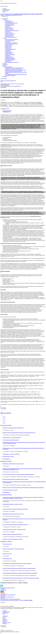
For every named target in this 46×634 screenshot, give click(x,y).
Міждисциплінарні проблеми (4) (12, 62)
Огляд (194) (7, 31)
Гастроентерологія (17, 86)
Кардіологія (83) (8, 44)
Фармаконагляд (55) (9, 36)
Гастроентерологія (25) (10, 40)
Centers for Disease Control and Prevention (13, 71)
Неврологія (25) (8, 45)
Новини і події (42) (9, 29)
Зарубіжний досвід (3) (9, 24)
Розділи (5, 19)
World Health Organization (10, 75)
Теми (5, 38)
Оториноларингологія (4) (10, 49)
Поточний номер (6, 9)
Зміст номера (3, 87)
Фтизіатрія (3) (8, 61)
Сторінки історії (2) (9, 34)
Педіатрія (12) (8, 50)
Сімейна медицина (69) (10, 54)
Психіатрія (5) (8, 51)
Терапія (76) (7, 55)
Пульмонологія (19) (9, 52)
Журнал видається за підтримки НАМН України (21, 14)
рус (2, 3)
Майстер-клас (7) (8, 27)
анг (4, 3)
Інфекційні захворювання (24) (11, 43)
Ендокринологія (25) (9, 60)
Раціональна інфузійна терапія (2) (12, 30)
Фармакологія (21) (9, 56)
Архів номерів (3, 83)
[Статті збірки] (23, 78)
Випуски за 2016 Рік (5, 413)
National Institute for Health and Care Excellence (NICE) (16, 72)
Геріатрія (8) (7, 41)
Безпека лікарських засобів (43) (11, 39)
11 (0, 404)
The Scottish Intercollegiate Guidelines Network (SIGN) (16, 74)
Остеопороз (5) (8, 48)
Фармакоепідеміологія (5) (10, 58)
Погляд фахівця (7, 86)
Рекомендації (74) (8, 32)
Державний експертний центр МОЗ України (14, 67)
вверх (1, 166)
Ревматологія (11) (8, 53)
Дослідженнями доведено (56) (11, 22)
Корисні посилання (8, 66)
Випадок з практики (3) (10, 33)
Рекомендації (5, 10)
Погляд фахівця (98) (9, 21)
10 (0, 401)
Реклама (4, 65)
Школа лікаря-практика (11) (11, 37)
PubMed (7, 73)
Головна (4, 8)
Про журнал (5, 18)
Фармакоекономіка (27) (10, 57)
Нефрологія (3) (8, 47)
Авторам (4, 63)
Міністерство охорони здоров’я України (13, 68)
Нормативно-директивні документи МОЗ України (15, 69)
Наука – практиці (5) (9, 28)
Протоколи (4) (8, 20)
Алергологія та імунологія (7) (11, 42)
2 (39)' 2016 (21, 83)
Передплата (5, 64)
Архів (4, 11)
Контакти (5, 76)
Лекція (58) (7, 26)
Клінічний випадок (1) (9, 25)
